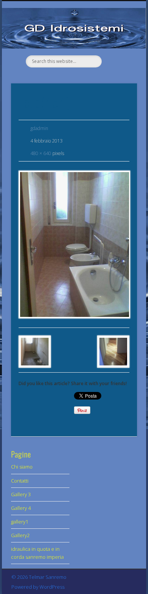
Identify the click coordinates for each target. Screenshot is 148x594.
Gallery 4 (21, 508)
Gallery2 (20, 535)
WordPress (52, 586)
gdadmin (39, 128)
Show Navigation (118, 41)
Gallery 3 (21, 494)
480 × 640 (40, 153)
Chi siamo (22, 466)
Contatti (19, 480)
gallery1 (19, 521)
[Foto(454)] (74, 244)
